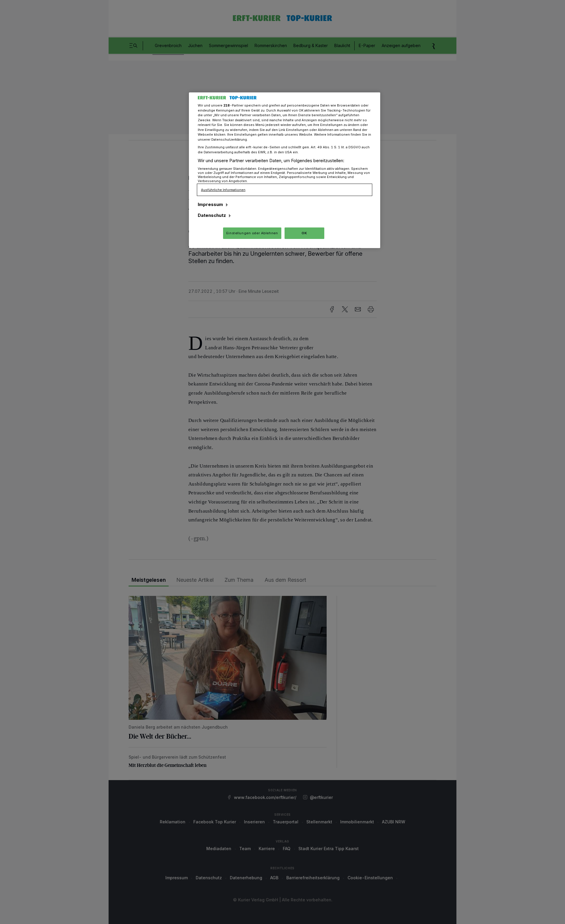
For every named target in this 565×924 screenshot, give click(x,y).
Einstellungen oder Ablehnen (252, 233)
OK (304, 233)
